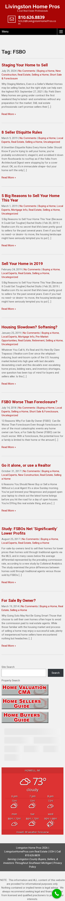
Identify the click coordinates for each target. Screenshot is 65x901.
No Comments (26, 70)
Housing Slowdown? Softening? (29, 327)
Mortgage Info (19, 209)
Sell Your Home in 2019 (22, 263)
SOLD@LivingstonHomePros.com (37, 22)
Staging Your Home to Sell (25, 65)
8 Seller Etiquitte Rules (22, 132)
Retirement (38, 340)
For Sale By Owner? (19, 600)
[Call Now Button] (57, 893)
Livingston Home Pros (32, 6)
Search (56, 672)
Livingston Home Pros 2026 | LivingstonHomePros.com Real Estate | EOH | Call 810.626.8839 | (32, 855)
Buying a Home (45, 70)
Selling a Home (40, 74)
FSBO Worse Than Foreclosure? (29, 402)
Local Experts (9, 273)
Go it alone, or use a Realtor (26, 465)
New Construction (28, 475)
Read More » (9, 114)
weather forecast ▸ (32, 832)
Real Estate (24, 74)
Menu (5, 31)
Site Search (8, 667)
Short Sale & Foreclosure (43, 411)
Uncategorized (52, 141)
